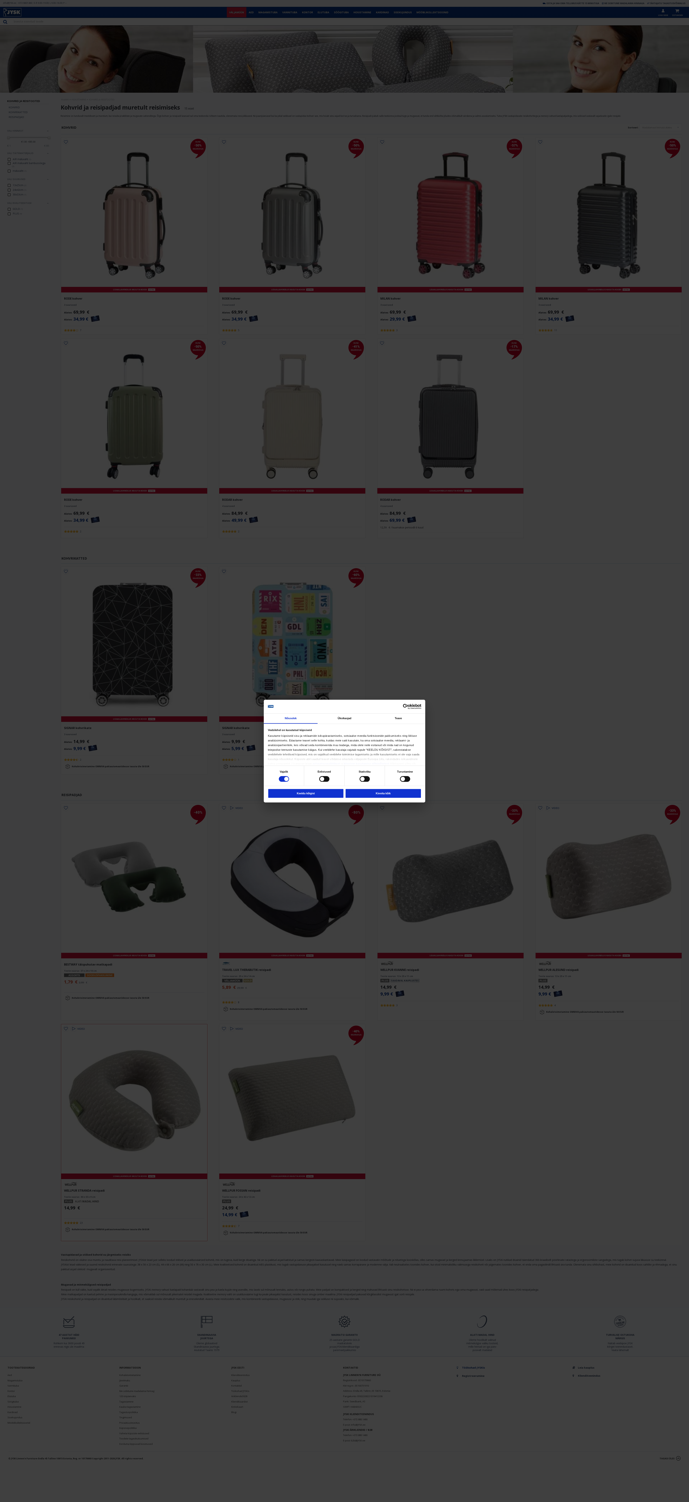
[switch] (324, 779)
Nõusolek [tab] (291, 718)
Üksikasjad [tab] (344, 718)
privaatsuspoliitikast (326, 763)
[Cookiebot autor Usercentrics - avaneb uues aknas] (405, 706)
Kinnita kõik (383, 793)
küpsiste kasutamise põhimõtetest (366, 763)
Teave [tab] (398, 718)
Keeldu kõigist (306, 793)
